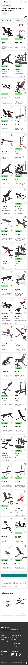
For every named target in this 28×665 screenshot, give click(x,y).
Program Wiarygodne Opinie (6, 638)
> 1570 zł (17, 20)
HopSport (3, 13)
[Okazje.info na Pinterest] (20, 654)
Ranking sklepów (5, 642)
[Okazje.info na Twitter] (12, 654)
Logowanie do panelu (16, 635)
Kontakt (3, 635)
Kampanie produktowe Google (15, 642)
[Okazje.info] (7, 2)
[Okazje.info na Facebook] (16, 654)
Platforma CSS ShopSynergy (14, 638)
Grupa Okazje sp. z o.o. (12, 661)
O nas (2, 632)
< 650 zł (2, 20)
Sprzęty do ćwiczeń (6, 5)
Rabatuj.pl (3, 656)
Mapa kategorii (4, 654)
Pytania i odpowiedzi (15, 646)
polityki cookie (20, 662)
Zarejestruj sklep (14, 632)
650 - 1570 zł (9, 20)
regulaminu (11, 662)
